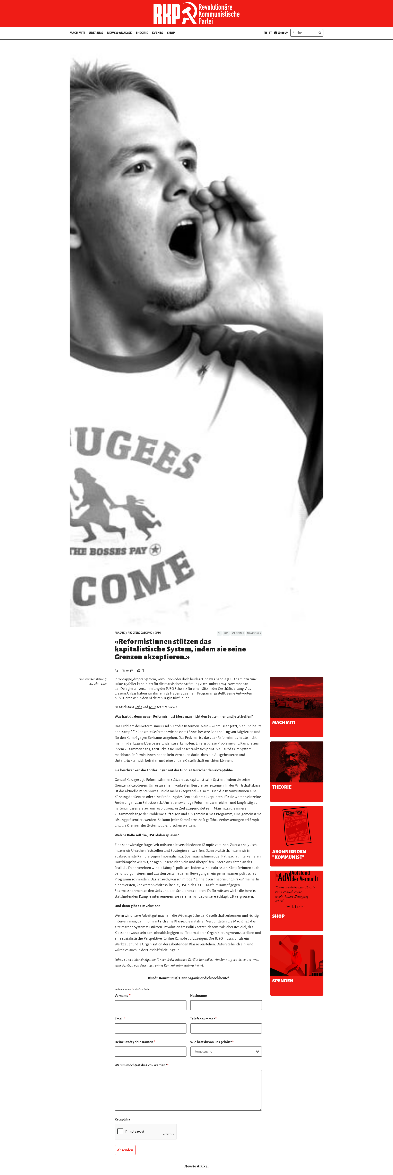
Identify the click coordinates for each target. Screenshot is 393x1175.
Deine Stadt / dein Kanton (135, 1042)
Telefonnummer (203, 1019)
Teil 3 (152, 707)
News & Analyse (119, 32)
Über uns (96, 32)
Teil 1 (138, 707)
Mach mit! (77, 32)
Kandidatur (238, 633)
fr (265, 32)
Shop (171, 32)
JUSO (226, 633)
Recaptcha (122, 1119)
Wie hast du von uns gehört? (212, 1042)
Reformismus (254, 633)
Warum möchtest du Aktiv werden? (142, 1065)
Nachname (198, 996)
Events (157, 32)
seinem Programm (199, 693)
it (270, 32)
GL (219, 633)
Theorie (142, 32)
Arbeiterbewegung (140, 632)
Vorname (123, 996)
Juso (158, 632)
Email (120, 1019)
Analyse (119, 632)
